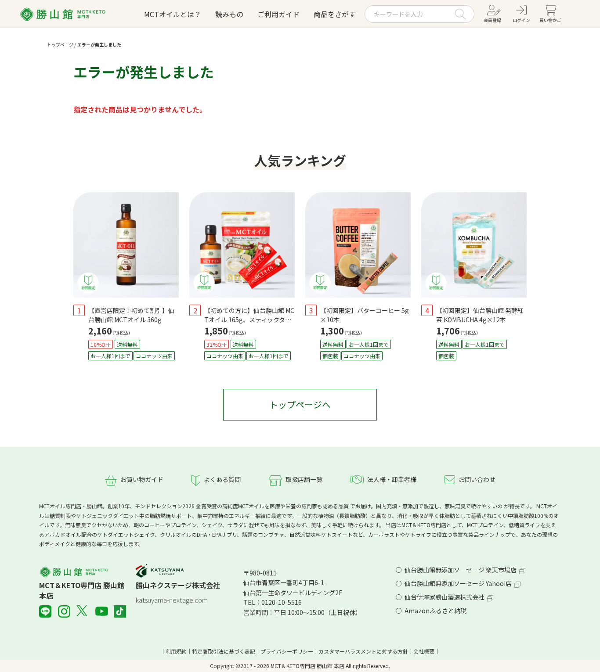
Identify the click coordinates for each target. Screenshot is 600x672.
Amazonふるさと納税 (435, 610)
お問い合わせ (477, 479)
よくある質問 (222, 479)
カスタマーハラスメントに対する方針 (363, 651)
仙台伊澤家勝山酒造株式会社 (444, 597)
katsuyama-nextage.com (172, 599)
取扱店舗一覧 (304, 479)
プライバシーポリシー (286, 651)
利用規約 (176, 651)
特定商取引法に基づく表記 (223, 651)
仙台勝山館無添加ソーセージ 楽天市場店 (461, 569)
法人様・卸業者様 (391, 479)
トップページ (60, 44)
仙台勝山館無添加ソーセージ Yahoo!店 (458, 583)
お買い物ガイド (141, 479)
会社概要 (423, 651)
